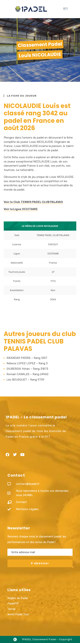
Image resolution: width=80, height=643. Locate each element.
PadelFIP (13, 603)
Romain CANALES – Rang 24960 (27, 374)
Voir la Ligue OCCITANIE (21, 209)
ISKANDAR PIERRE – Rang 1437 (27, 358)
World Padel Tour (18, 614)
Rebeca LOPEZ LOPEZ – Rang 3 (27, 363)
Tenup (11, 609)
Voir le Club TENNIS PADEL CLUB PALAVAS (33, 202)
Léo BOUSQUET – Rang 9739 (25, 379)
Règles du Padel (17, 598)
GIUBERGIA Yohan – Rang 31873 (27, 368)
